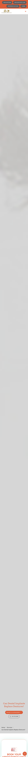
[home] (6, 11)
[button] (26, 11)
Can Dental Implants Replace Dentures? (13, 729)
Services (9, 727)
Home (3, 727)
